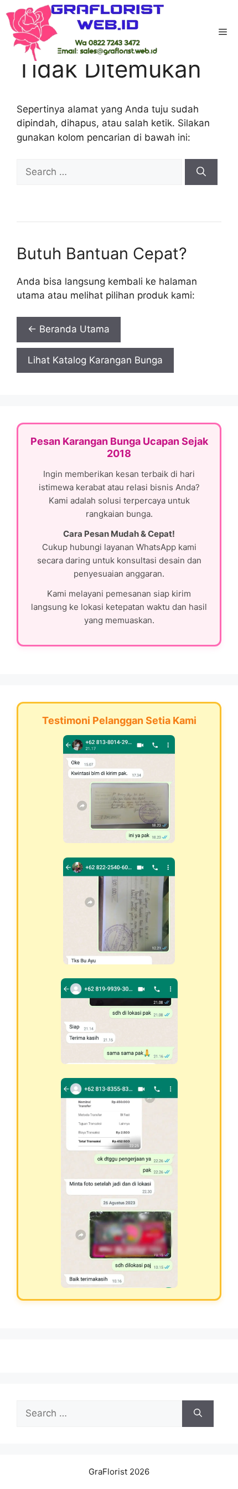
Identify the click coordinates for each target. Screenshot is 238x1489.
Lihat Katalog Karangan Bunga (95, 360)
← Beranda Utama (69, 329)
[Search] (201, 172)
